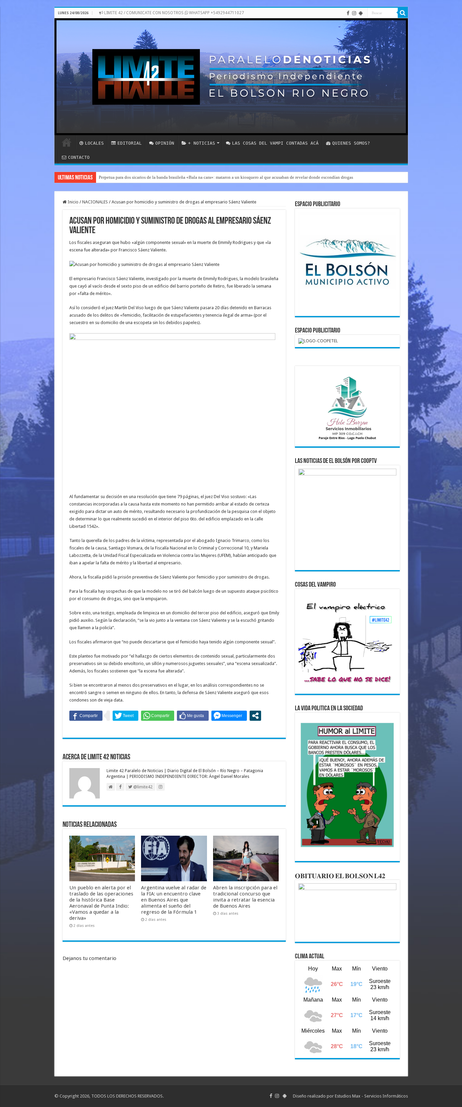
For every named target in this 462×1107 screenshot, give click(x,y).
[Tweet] (125, 716)
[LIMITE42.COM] (231, 76)
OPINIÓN (164, 143)
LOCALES (94, 143)
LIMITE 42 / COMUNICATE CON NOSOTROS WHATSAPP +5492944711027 (173, 12)
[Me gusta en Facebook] (193, 716)
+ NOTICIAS (201, 143)
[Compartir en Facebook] (85, 716)
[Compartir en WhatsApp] (157, 716)
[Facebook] (348, 13)
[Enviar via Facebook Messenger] (229, 716)
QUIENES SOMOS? (351, 143)
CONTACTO (79, 157)
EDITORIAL (129, 143)
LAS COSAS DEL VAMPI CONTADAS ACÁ (275, 143)
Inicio (72, 201)
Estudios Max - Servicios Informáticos (371, 1096)
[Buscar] (403, 13)
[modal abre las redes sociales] (255, 716)
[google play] (360, 13)
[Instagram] (354, 13)
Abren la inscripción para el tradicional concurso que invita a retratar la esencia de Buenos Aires (245, 897)
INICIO (66, 142)
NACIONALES (95, 201)
